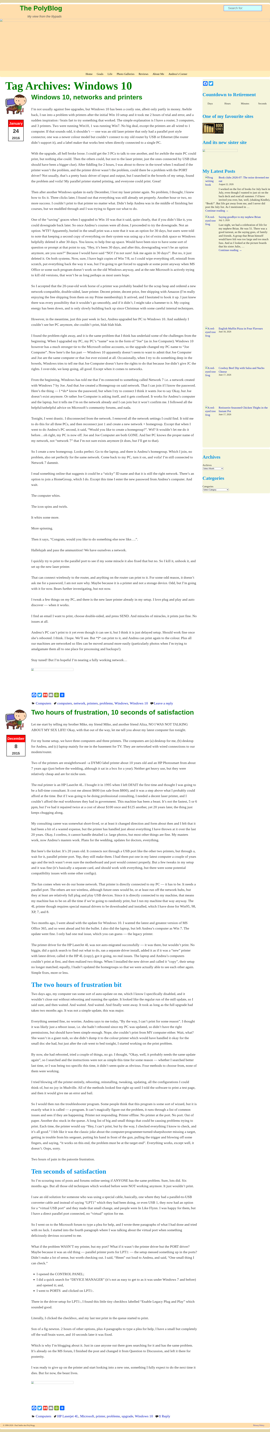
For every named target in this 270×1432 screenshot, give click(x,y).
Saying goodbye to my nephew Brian (240, 216)
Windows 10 (139, 703)
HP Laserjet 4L (67, 1416)
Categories (207, 486)
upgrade (127, 1416)
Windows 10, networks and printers (86, 97)
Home (89, 73)
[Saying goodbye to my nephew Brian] (210, 271)
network (79, 703)
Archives (207, 465)
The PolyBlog (41, 8)
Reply (164, 1416)
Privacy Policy (258, 1425)
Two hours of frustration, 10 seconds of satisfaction (112, 712)
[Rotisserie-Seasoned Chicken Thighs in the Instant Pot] (210, 426)
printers (92, 703)
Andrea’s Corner (177, 73)
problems (106, 703)
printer (100, 1416)
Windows (121, 703)
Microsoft (87, 1416)
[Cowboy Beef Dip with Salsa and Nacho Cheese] (210, 386)
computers (64, 703)
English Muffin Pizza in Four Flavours (241, 328)
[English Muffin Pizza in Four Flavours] (210, 346)
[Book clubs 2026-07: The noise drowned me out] (210, 188)
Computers (43, 703)
